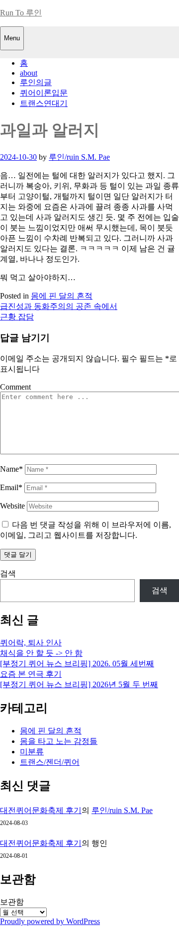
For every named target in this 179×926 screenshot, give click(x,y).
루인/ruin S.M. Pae (79, 157)
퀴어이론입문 (44, 93)
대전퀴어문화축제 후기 (41, 810)
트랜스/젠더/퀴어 (50, 762)
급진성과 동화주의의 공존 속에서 (58, 306)
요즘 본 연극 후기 (31, 674)
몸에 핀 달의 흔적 (61, 296)
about (28, 73)
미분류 (32, 751)
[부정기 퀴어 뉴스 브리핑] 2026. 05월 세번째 (77, 663)
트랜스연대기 (44, 103)
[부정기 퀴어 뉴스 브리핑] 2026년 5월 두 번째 (79, 684)
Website (12, 506)
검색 (8, 573)
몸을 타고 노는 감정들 (58, 741)
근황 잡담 (17, 316)
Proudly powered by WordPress (50, 921)
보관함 (12, 902)
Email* (11, 487)
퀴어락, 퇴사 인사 (31, 642)
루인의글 (36, 82)
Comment (15, 387)
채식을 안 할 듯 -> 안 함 (41, 653)
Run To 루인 (21, 12)
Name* (11, 469)
